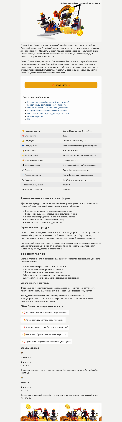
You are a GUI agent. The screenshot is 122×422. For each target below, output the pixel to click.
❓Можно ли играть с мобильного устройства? (45, 327)
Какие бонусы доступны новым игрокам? (46, 105)
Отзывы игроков (35, 116)
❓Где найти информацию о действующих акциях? (47, 341)
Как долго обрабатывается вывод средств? (47, 110)
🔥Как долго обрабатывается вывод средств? (45, 334)
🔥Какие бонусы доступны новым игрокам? (43, 320)
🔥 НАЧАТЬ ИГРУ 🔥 (61, 85)
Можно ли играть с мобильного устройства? (48, 107)
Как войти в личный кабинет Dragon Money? (48, 102)
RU (28, 119)
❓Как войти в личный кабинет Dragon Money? (45, 312)
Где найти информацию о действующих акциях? (50, 113)
